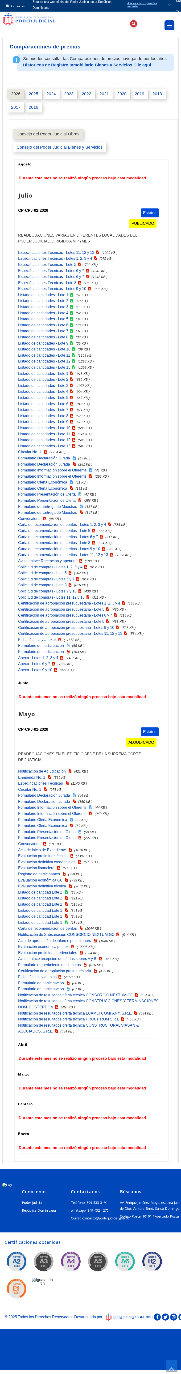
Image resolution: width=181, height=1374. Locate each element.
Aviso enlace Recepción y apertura (48, 561)
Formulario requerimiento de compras (50, 965)
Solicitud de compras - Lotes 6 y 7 (46, 579)
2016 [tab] (33, 107)
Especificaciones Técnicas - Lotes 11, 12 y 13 (56, 253)
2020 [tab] (122, 93)
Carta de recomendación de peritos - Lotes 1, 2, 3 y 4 (62, 525)
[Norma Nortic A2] (16, 1262)
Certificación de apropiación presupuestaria (55, 971)
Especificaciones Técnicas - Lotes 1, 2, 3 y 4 (55, 258)
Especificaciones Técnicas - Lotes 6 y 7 (51, 271)
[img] (33, 21)
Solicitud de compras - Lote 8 (42, 585)
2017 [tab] (16, 107)
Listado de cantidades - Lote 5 (43, 319)
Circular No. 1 (30, 452)
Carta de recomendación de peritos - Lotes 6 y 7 (58, 537)
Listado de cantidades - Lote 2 (43, 301)
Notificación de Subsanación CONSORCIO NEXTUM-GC (66, 935)
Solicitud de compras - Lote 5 (42, 573)
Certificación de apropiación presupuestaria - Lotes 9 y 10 (66, 628)
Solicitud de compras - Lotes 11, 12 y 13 (51, 597)
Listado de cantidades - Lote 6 (43, 325)
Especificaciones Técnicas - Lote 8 (47, 283)
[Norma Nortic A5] (98, 1262)
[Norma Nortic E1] (16, 1289)
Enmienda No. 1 (32, 777)
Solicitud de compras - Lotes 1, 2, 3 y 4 (50, 567)
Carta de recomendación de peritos (48, 928)
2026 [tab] (16, 93)
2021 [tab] (104, 93)
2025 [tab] (33, 93)
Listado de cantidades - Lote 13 (44, 367)
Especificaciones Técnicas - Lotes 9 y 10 (52, 289)
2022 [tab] (86, 93)
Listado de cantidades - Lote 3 (43, 307)
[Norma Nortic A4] (70, 1262)
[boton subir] (171, 1366)
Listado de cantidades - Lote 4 (43, 313)
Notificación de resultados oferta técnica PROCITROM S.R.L (68, 1019)
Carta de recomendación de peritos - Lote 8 (54, 543)
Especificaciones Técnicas (41, 783)
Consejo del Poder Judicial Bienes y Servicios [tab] (59, 147)
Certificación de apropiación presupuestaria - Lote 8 (61, 621)
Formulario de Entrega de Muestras (48, 507)
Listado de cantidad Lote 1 (40, 910)
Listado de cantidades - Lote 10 (44, 349)
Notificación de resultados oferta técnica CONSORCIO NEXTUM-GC (75, 995)
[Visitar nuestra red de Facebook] (157, 1317)
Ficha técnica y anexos (37, 640)
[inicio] (33, 27)
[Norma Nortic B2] (152, 1262)
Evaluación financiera (36, 868)
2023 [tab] (69, 93)
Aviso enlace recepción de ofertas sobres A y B (57, 959)
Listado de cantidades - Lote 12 (44, 361)
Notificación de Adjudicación (42, 771)
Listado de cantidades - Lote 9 (43, 343)
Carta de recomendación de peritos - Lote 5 (54, 531)
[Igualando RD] (42, 1288)
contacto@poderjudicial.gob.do (106, 1218)
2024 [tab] (51, 93)
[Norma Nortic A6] (125, 1262)
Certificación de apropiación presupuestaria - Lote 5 (61, 609)
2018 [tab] (157, 93)
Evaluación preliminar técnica (43, 856)
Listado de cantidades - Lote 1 (43, 295)
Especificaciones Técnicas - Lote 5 (47, 265)
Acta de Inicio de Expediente (42, 850)
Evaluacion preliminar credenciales (48, 953)
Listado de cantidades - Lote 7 (43, 331)
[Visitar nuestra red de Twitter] (165, 1317)
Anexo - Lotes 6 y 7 (34, 664)
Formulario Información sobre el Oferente (52, 470)
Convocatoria (29, 519)
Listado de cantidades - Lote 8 (43, 337)
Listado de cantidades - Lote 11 (44, 355)
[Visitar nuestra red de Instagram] (173, 1317)
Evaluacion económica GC (40, 880)
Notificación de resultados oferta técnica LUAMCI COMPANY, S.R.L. (75, 1013)
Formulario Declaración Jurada (44, 458)
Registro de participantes (39, 874)
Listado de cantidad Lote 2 (40, 892)
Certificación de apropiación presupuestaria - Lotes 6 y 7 (65, 615)
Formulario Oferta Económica (43, 482)
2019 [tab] (139, 93)
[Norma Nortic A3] (43, 1262)
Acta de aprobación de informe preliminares (55, 941)
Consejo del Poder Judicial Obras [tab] (47, 134)
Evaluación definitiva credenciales (47, 862)
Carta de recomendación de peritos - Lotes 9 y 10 (59, 549)
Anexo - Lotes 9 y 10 (35, 670)
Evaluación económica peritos (44, 947)
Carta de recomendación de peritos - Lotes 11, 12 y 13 (63, 555)
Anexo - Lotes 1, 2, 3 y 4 (38, 658)
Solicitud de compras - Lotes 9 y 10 (47, 591)
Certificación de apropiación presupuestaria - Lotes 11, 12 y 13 (70, 633)
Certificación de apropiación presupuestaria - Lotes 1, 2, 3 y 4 (69, 603)
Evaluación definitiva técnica (42, 886)
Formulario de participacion (41, 646)
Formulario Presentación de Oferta (47, 494)
